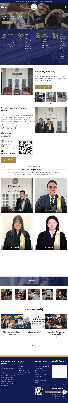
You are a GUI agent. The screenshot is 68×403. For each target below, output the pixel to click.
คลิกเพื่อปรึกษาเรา (9, 160)
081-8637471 (9, 141)
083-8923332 (5, 144)
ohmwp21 (11, 149)
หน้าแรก (20, 366)
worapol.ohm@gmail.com (8, 153)
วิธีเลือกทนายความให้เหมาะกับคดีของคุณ (11, 333)
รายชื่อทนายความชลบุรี (34, 332)
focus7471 (4, 149)
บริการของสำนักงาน (24, 370)
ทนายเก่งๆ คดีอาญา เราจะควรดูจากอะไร (56, 333)
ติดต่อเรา (20, 374)
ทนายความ (21, 368)
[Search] (66, 7)
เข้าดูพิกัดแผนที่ (59, 383)
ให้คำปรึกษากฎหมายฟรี (43, 87)
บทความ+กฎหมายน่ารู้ (24, 372)
